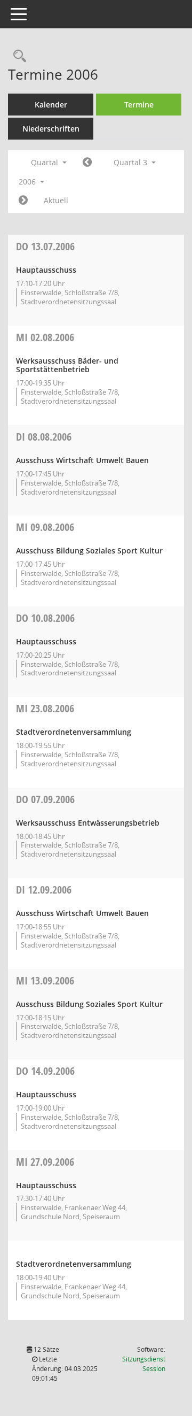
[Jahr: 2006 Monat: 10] (23, 200)
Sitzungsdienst (143, 1364)
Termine (139, 104)
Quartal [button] (45, 162)
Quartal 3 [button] (131, 162)
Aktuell (56, 200)
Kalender (51, 104)
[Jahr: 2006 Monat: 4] (87, 162)
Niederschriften (50, 129)
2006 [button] (28, 181)
